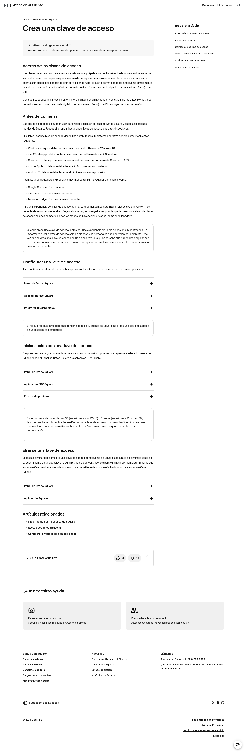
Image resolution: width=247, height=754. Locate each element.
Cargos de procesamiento (38, 675)
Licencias (218, 735)
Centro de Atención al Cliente (109, 659)
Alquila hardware (33, 664)
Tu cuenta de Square (45, 19)
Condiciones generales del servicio (203, 730)
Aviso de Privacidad (212, 725)
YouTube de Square (103, 675)
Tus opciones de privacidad (208, 719)
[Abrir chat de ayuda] (238, 745)
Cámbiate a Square (34, 670)
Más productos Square (36, 680)
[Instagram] (222, 702)
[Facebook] (218, 702)
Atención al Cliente (28, 5)
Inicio (26, 19)
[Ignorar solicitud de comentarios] (147, 556)
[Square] (6, 5)
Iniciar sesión (225, 5)
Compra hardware (33, 659)
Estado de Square (102, 670)
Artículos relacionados (187, 67)
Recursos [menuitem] (208, 5)
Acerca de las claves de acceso (192, 33)
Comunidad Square (103, 664)
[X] (213, 702)
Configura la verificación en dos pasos (52, 533)
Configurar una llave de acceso (191, 47)
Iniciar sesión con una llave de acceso (195, 53)
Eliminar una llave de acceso (190, 60)
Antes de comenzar (185, 40)
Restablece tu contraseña (44, 527)
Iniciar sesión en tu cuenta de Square (51, 521)
